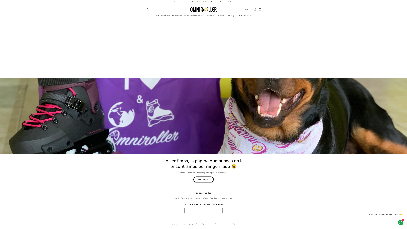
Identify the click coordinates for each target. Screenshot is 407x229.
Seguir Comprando (203, 179)
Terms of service (186, 198)
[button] (147, 9)
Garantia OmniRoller (201, 198)
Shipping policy (230, 224)
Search (177, 198)
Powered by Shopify (188, 224)
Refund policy (214, 198)
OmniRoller (180, 224)
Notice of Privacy (226, 198)
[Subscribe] (220, 210)
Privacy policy (209, 224)
